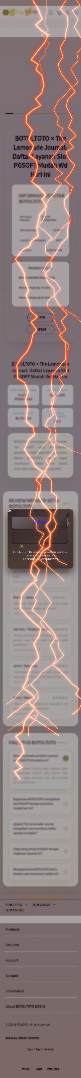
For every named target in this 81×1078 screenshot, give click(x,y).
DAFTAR (39, 537)
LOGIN (39, 522)
